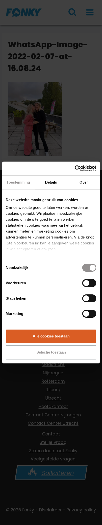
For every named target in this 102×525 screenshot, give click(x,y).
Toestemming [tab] (18, 182)
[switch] (89, 283)
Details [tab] (51, 182)
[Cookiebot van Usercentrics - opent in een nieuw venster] (74, 168)
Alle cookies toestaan (51, 336)
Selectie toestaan (51, 352)
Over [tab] (83, 182)
